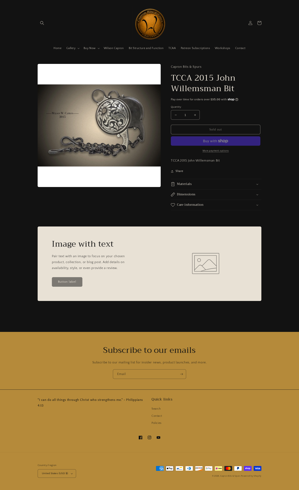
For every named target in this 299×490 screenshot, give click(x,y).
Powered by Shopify (251, 476)
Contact (157, 416)
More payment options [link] (216, 150)
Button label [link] (67, 281)
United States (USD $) (55, 473)
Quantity (176, 106)
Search (156, 408)
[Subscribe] (181, 374)
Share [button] (179, 171)
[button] (42, 23)
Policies (157, 423)
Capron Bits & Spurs (230, 476)
